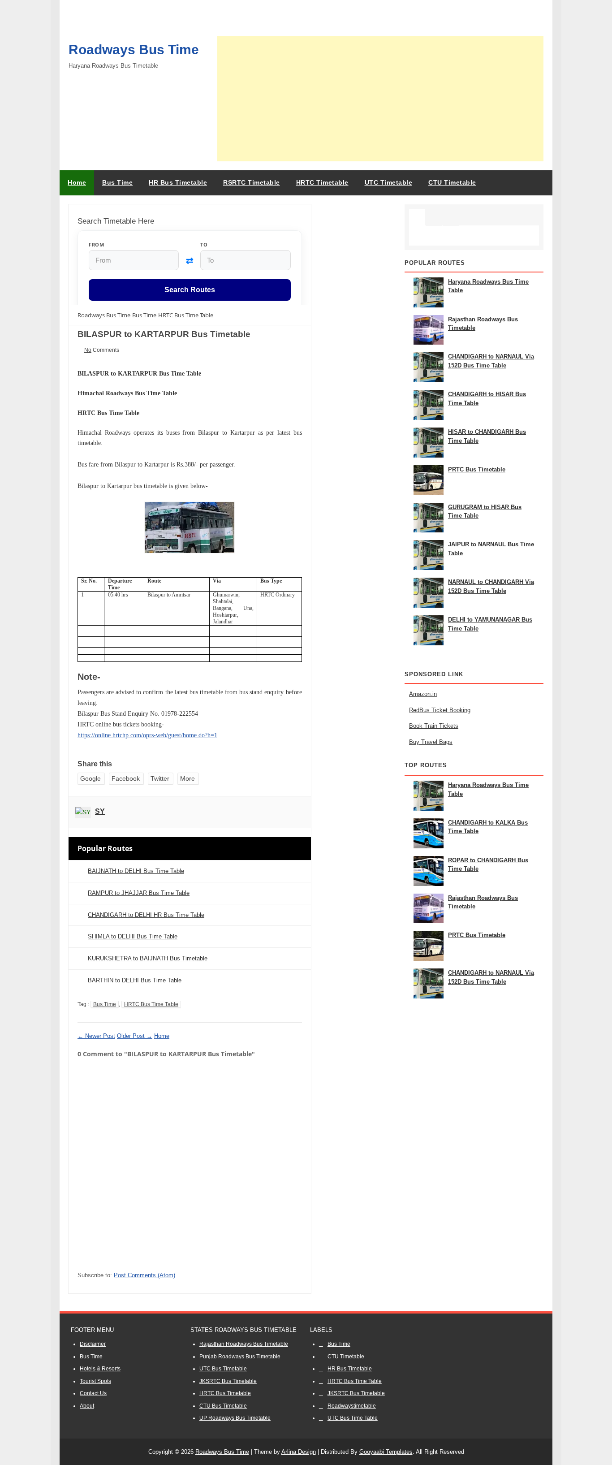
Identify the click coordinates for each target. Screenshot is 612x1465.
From (96, 244)
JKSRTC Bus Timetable (228, 1381)
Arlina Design (298, 1451)
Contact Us (93, 1393)
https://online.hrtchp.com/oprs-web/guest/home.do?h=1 (147, 735)
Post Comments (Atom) (144, 1275)
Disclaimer (93, 1344)
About (87, 1406)
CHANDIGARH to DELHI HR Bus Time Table (146, 915)
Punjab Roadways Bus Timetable (239, 1356)
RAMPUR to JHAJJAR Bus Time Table (139, 893)
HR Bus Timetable (350, 1369)
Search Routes (189, 290)
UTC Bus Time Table (353, 1418)
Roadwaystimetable (352, 1406)
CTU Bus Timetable (223, 1406)
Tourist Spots (95, 1381)
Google (90, 778)
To (203, 244)
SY (100, 811)
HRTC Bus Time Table (151, 1004)
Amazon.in (423, 694)
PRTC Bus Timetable (476, 469)
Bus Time (104, 1004)
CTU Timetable (346, 1356)
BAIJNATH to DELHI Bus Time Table (136, 871)
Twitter (160, 778)
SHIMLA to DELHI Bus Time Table (132, 936)
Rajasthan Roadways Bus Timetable (243, 1344)
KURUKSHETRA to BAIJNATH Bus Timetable (147, 958)
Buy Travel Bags (431, 742)
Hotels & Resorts (100, 1369)
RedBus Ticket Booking (439, 710)
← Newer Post (96, 1036)
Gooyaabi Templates (386, 1451)
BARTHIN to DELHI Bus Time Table (134, 980)
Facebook (126, 778)
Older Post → (134, 1036)
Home (77, 182)
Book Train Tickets (433, 725)
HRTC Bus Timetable (225, 1393)
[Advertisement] (380, 98)
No (87, 350)
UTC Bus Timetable (223, 1369)
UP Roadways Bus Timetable (235, 1418)
